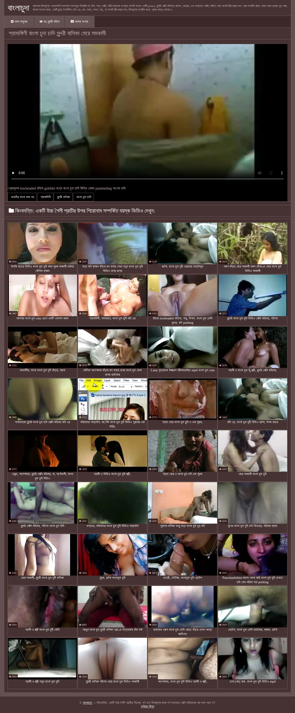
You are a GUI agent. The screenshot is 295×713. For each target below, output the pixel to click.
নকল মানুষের (20, 21)
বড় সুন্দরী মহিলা (51, 21)
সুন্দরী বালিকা (63, 197)
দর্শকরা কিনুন (147, 706)
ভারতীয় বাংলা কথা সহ (22, 197)
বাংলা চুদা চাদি (83, 197)
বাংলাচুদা (18, 7)
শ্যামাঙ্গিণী (45, 197)
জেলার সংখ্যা (81, 21)
